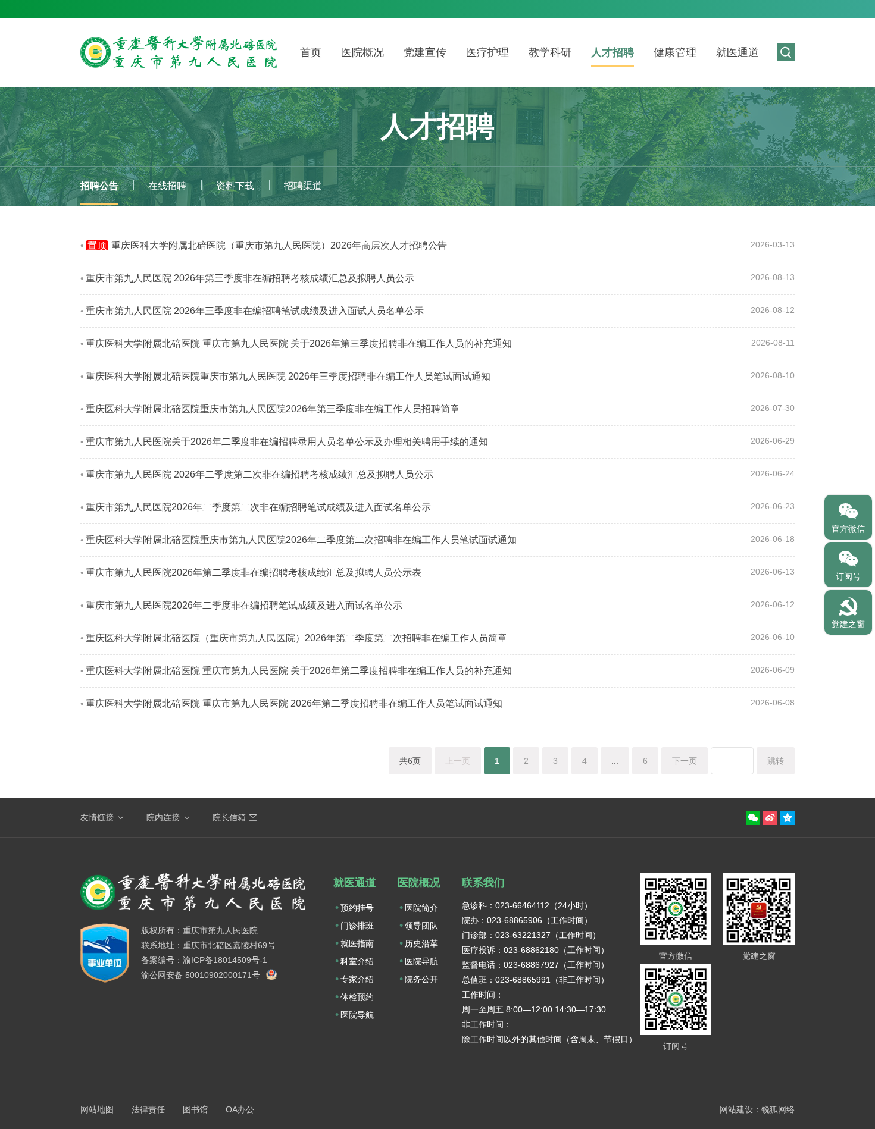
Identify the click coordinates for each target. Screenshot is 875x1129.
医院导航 (357, 1015)
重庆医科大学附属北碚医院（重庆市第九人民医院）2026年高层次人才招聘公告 (267, 245)
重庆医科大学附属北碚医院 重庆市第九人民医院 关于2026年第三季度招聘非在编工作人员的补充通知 (299, 343)
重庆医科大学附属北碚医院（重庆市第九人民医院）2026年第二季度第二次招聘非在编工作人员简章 (296, 638)
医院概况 (362, 52)
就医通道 (737, 52)
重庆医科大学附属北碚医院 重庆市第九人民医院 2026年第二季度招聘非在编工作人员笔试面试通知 (294, 703)
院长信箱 (229, 817)
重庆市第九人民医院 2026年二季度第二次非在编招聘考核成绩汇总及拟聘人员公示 (259, 474)
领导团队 (421, 925)
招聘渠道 (303, 186)
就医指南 (357, 943)
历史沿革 (421, 943)
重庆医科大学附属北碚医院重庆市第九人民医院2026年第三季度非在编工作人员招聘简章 (273, 409)
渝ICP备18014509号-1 (225, 960)
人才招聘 (612, 52)
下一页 (684, 761)
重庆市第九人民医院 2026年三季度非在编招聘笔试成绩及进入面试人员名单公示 (255, 311)
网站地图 (97, 1109)
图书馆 (195, 1109)
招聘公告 (99, 186)
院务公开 (421, 979)
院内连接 (163, 817)
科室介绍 (357, 961)
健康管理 (675, 52)
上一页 (457, 761)
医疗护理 (487, 52)
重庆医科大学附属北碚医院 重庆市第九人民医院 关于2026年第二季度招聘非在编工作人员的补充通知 (299, 671)
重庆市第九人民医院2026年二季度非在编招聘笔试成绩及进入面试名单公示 (244, 605)
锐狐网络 (778, 1109)
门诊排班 (357, 925)
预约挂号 (357, 907)
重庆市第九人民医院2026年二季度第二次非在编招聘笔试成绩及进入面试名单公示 (258, 507)
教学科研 (550, 52)
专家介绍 (357, 979)
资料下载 (235, 186)
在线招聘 (167, 186)
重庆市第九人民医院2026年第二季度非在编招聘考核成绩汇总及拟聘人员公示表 (253, 572)
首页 (310, 52)
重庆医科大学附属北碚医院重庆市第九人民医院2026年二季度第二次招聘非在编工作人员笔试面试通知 (301, 540)
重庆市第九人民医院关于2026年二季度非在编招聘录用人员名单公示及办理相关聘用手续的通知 (287, 442)
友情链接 (97, 817)
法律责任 (148, 1109)
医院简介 (421, 907)
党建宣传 (425, 52)
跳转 (775, 761)
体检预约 (357, 997)
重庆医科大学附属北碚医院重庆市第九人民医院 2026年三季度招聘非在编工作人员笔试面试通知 (288, 376)
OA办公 (240, 1109)
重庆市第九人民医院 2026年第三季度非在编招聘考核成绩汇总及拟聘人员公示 (250, 278)
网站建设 (736, 1109)
